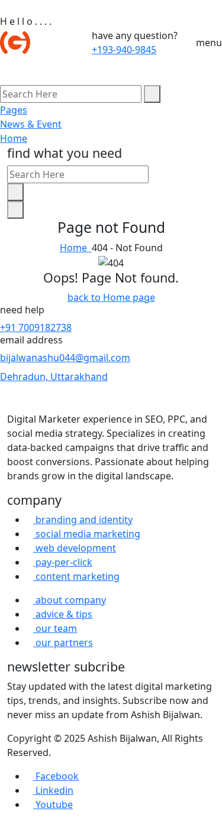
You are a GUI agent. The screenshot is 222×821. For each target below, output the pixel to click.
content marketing (76, 576)
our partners (63, 642)
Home (13, 138)
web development (74, 547)
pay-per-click (62, 562)
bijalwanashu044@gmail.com (65, 357)
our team (55, 628)
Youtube (53, 804)
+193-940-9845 (124, 49)
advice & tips (62, 614)
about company (69, 599)
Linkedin (53, 790)
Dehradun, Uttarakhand (54, 376)
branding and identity (83, 519)
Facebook (56, 776)
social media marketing (86, 533)
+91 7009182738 (36, 327)
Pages (13, 109)
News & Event (31, 124)
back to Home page (111, 297)
